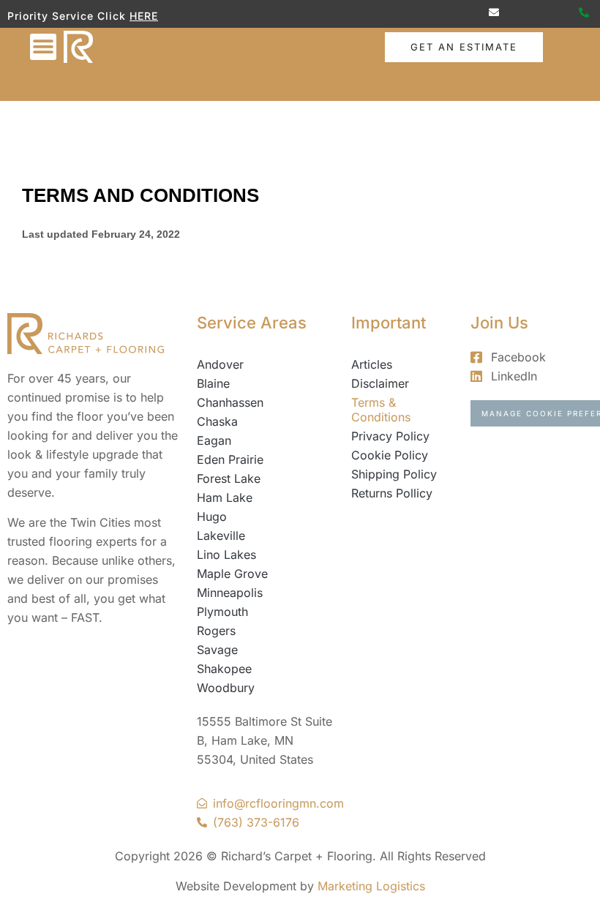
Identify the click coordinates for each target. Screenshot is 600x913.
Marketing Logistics (371, 886)
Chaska (217, 421)
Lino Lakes (226, 554)
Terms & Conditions (380, 409)
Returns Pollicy (391, 493)
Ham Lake (224, 497)
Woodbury (226, 687)
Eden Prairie (230, 459)
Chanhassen (230, 402)
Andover (220, 364)
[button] (43, 47)
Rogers (216, 630)
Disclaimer (380, 383)
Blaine (213, 383)
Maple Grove (232, 573)
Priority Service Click (82, 16)
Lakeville (221, 535)
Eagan (214, 440)
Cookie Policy (389, 455)
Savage (217, 649)
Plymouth (222, 611)
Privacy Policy (390, 436)
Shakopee (224, 668)
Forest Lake (228, 478)
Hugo (212, 516)
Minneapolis (230, 592)
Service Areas (252, 322)
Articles (371, 364)
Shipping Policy (394, 474)
